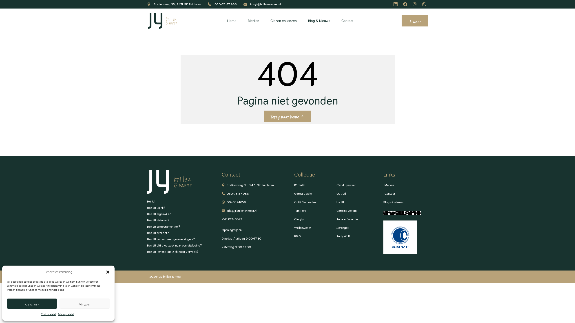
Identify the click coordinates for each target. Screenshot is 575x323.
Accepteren (32, 304)
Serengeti (342, 228)
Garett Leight (303, 194)
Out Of (341, 194)
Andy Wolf (343, 236)
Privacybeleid (66, 314)
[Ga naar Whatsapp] (425, 4)
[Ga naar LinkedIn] (396, 4)
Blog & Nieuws (319, 20)
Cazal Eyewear (346, 185)
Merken (253, 20)
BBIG (297, 236)
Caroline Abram (346, 211)
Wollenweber (302, 228)
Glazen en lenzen (283, 20)
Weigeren (85, 304)
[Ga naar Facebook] (406, 4)
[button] (108, 272)
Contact (347, 20)
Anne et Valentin (347, 219)
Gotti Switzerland (306, 202)
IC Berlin (299, 185)
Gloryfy (299, 219)
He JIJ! (340, 202)
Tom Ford (300, 211)
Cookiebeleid (48, 314)
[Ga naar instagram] (415, 4)
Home (232, 20)
